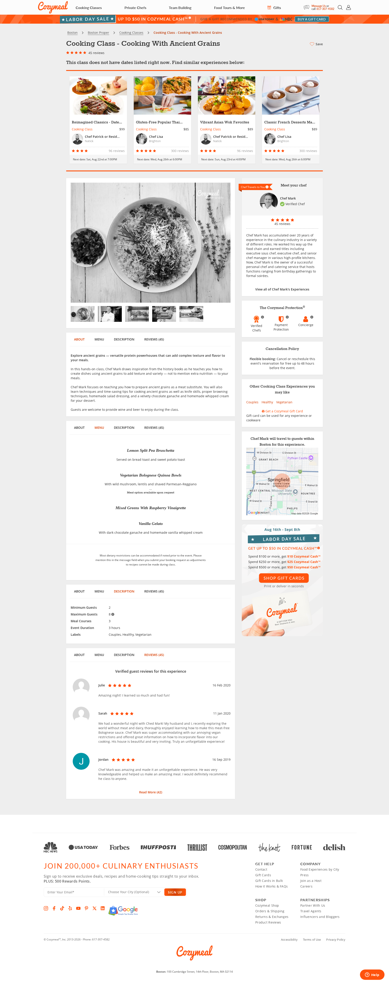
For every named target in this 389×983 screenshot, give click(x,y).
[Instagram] (46, 908)
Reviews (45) (154, 339)
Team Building (180, 7)
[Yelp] (70, 908)
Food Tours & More (229, 7)
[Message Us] (308, 7)
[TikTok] (62, 908)
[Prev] (83, 243)
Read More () (150, 792)
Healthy (267, 402)
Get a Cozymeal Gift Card (284, 411)
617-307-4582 (325, 9)
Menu (99, 339)
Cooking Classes (89, 7)
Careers (306, 886)
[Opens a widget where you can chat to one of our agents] (372, 975)
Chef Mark (288, 198)
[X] (94, 908)
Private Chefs (135, 7)
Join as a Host (310, 881)
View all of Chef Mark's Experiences (282, 289)
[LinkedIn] (102, 908)
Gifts (276, 7)
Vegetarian (284, 402)
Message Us (319, 6)
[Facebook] (54, 908)
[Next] (219, 243)
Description (124, 339)
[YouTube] (78, 908)
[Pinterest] (86, 908)
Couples (252, 402)
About (79, 339)
